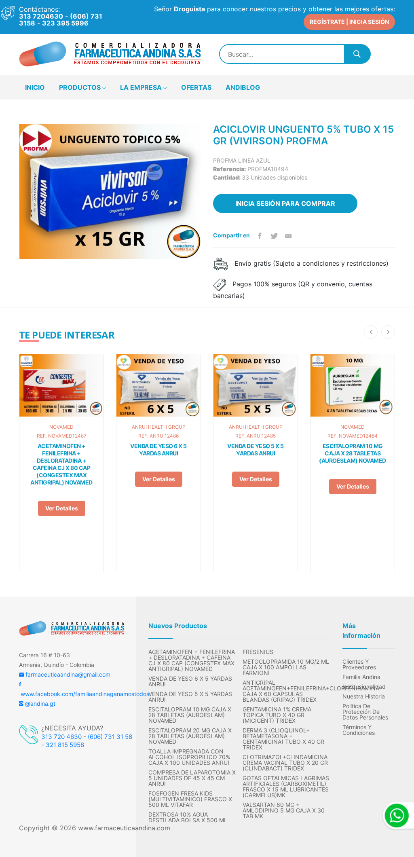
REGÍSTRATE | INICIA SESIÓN (349, 21)
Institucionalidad (364, 687)
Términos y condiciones (358, 730)
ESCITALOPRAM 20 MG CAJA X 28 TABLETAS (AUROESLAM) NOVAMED (190, 736)
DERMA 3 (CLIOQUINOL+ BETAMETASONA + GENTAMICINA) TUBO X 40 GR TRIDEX (283, 739)
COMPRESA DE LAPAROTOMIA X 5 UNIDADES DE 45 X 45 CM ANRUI (192, 778)
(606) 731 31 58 (110, 737)
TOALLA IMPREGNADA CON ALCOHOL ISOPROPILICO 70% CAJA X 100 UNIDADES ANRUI (189, 757)
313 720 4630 (61, 737)
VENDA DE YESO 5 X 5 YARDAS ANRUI (255, 449)
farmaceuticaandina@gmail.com (67, 674)
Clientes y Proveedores (359, 664)
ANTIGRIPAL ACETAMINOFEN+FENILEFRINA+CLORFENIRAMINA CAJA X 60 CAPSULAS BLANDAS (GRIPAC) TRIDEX (286, 691)
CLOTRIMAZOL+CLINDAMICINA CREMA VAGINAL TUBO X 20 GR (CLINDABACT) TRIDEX (285, 762)
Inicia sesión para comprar (285, 203)
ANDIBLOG (243, 87)
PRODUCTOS (80, 87)
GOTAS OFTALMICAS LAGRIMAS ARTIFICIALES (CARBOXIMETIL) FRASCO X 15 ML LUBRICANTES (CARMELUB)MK (286, 786)
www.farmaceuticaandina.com (123, 828)
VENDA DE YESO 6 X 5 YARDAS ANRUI (158, 449)
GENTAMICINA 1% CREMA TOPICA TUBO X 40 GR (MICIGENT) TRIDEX (277, 715)
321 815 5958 (65, 745)
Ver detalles (61, 508)
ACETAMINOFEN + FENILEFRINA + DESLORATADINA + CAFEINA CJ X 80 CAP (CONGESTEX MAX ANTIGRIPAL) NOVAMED (61, 464)
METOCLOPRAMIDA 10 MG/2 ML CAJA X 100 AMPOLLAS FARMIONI (286, 667)
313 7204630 (41, 16)
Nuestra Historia (363, 696)
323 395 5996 (65, 23)
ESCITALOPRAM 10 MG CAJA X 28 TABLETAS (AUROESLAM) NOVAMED (352, 453)
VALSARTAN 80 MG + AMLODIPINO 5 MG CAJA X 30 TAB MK (284, 810)
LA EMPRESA (141, 87)
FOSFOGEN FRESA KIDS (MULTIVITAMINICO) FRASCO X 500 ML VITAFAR (190, 799)
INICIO (35, 87)
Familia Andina (361, 677)
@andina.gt (39, 703)
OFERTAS (196, 87)
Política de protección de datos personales (365, 711)
